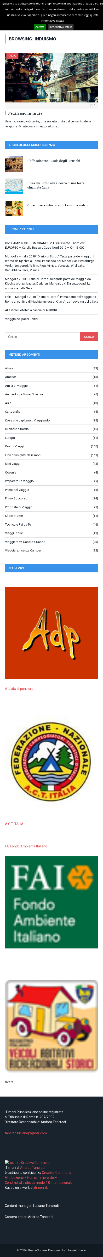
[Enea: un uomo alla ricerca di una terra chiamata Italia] (14, 186)
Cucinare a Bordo (17, 429)
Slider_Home (14, 515)
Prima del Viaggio (17, 490)
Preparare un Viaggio (19, 481)
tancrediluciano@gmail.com (26, 1133)
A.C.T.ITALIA (14, 824)
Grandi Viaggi (14, 446)
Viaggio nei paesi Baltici (21, 319)
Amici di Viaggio (16, 385)
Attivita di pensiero (19, 689)
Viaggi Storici (14, 533)
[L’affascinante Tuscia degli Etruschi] (14, 164)
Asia (12, 56)
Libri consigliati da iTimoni (23, 455)
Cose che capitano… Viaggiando (27, 420)
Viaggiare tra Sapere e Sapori (25, 542)
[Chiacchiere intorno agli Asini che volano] (14, 208)
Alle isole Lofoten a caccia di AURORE (31, 310)
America (11, 377)
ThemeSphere (76, 1250)
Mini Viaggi (12, 463)
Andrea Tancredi (32, 1168)
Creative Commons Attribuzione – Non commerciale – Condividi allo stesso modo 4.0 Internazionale (39, 1177)
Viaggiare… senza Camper (23, 550)
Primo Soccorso (16, 498)
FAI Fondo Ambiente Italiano (26, 846)
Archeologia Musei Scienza (24, 394)
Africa (9, 368)
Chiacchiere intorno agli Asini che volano (58, 205)
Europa (10, 438)
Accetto (40, 27)
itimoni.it (40, 1187)
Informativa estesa (60, 27)
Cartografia (12, 411)
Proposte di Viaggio (19, 507)
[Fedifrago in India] (51, 77)
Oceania (10, 472)
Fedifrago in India (25, 113)
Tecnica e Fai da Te (18, 524)
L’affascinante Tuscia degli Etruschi (53, 161)
